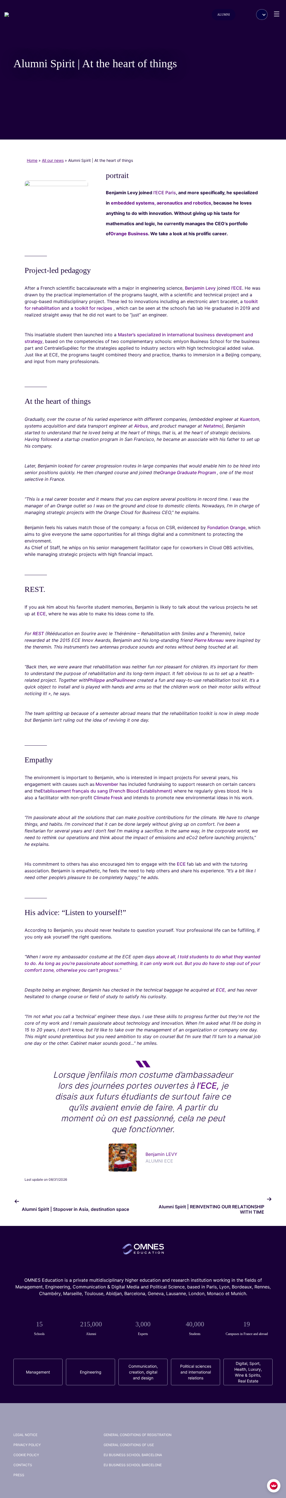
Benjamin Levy (200, 288)
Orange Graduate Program (188, 472)
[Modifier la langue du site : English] (262, 14)
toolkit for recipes (94, 308)
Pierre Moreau (209, 640)
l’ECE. (238, 288)
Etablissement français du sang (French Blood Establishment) (106, 791)
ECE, (221, 990)
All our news (53, 160)
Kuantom (249, 419)
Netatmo (212, 426)
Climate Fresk (108, 797)
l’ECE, (208, 1086)
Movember (106, 784)
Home (32, 160)
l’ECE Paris (164, 192)
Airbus (141, 426)
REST (38, 633)
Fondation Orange (226, 527)
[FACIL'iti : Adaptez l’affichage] (273, 1485)
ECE (41, 613)
